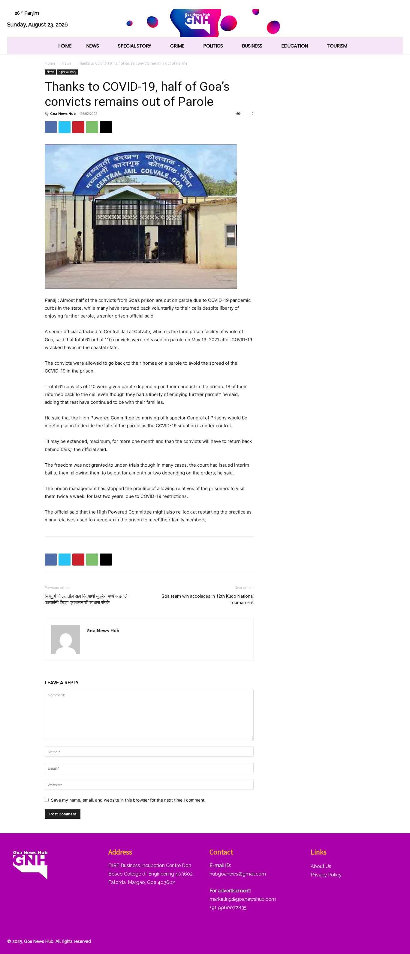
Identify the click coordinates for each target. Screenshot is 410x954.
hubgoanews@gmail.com (238, 874)
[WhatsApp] (380, 20)
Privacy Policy (326, 875)
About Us (321, 866)
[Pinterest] (78, 127)
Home (50, 63)
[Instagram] (334, 20)
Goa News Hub (63, 113)
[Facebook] (319, 20)
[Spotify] (349, 20)
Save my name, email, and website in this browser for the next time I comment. (128, 799)
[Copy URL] (106, 127)
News (66, 63)
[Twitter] (365, 20)
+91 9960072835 (228, 907)
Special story (67, 72)
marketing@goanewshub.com (243, 899)
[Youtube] (395, 20)
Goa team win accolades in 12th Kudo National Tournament (207, 599)
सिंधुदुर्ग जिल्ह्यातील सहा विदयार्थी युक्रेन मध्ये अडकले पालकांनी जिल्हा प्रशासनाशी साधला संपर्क (86, 599)
